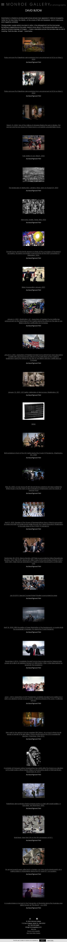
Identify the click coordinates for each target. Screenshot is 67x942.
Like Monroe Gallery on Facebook (30, 918)
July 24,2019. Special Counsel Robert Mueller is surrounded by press (33, 595)
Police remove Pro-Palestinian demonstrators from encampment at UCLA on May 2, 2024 (33, 58)
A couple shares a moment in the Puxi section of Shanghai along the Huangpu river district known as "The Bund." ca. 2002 (33, 904)
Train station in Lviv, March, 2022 (33, 156)
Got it (42, 940)
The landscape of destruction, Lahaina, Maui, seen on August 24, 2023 (33, 188)
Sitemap (33, 929)
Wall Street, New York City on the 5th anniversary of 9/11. (33, 837)
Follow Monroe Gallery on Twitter (33, 918)
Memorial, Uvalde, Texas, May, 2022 (33, 220)
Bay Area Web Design (33, 933)
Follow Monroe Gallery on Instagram (37, 918)
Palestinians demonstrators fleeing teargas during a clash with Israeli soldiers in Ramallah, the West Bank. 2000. (33, 804)
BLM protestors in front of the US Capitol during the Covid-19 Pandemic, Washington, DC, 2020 (33, 454)
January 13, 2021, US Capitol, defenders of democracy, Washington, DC (33, 392)
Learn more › (50, 940)
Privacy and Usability (33, 931)
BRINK (34, 424)
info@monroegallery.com (33, 927)
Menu (2, 4)
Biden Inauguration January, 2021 (33, 287)
